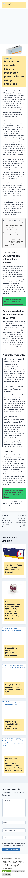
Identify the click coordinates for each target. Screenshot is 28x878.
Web (4, 838)
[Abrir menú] (23, 4)
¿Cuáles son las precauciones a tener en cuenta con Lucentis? (16, 243)
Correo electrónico (9, 830)
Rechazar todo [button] (6, 874)
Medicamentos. (8, 58)
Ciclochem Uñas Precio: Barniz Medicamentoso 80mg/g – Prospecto (21, 521)
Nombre (6, 822)
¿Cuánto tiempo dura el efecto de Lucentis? (16, 235)
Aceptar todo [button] (6, 871)
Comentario (7, 800)
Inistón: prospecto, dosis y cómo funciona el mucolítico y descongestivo (7, 521)
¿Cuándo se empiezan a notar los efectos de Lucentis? (16, 238)
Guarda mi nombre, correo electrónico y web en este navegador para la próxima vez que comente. (14, 843)
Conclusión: (10, 245)
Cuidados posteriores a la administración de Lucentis (12, 230)
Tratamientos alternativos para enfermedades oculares (13, 226)
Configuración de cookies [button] (18, 871)
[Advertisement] (14, 26)
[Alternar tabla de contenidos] (22, 223)
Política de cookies (7, 868)
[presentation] (14, 552)
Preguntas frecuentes (11, 233)
